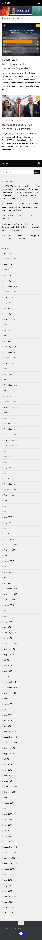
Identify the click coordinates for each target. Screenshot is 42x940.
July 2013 (8, 759)
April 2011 (8, 825)
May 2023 (8, 330)
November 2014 (10, 693)
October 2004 (9, 913)
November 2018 (10, 490)
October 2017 (9, 550)
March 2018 (9, 533)
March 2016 (9, 627)
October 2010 (9, 858)
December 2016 (10, 588)
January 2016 (9, 638)
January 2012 (9, 781)
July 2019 (8, 457)
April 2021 (8, 390)
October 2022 (9, 363)
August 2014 (9, 704)
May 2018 (8, 522)
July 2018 (8, 511)
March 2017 (9, 583)
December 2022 (10, 352)
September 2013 (11, 748)
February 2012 (10, 775)
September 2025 (11, 264)
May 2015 (8, 671)
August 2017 (9, 561)
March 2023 (9, 341)
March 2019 (9, 478)
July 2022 (8, 369)
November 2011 (10, 786)
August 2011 (9, 803)
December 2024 (10, 286)
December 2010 (10, 847)
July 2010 (8, 874)
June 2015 (8, 665)
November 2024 (10, 292)
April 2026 (8, 253)
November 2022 (10, 358)
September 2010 (11, 863)
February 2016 (10, 632)
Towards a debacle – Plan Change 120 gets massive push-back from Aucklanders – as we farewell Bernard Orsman (20, 207)
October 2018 (9, 495)
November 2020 (10, 402)
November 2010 (10, 852)
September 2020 (11, 407)
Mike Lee (5, 2)
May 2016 (8, 621)
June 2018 (8, 517)
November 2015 (10, 643)
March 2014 (9, 726)
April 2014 (8, 720)
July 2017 (8, 566)
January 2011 (9, 841)
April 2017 (8, 577)
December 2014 (10, 687)
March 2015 (9, 676)
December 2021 (10, 385)
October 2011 (9, 792)
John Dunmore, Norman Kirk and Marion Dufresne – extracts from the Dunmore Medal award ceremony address (20, 227)
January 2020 (9, 424)
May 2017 (8, 572)
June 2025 (8, 275)
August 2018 (9, 506)
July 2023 (8, 325)
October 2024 (9, 297)
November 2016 (10, 594)
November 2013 (10, 742)
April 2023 (8, 336)
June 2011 (8, 814)
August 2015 (9, 654)
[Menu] (39, 3)
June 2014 (8, 715)
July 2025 (8, 270)
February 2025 (10, 281)
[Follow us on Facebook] (39, 163)
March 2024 (9, 308)
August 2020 (9, 413)
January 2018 (9, 539)
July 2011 (8, 808)
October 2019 (9, 440)
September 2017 (11, 555)
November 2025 (10, 259)
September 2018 (11, 500)
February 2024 (10, 314)
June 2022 (8, 374)
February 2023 (10, 347)
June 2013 (8, 764)
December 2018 (10, 484)
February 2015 (10, 682)
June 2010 (8, 880)
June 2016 (8, 616)
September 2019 (11, 446)
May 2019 (8, 467)
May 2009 (8, 902)
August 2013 (9, 753)
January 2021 (9, 396)
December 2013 (10, 737)
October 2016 (9, 599)
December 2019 (10, 429)
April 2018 (8, 528)
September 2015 (11, 649)
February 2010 (10, 896)
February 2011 (10, 836)
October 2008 (9, 907)
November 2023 (10, 319)
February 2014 (10, 731)
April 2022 (8, 380)
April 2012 (8, 770)
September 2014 (11, 698)
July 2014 (8, 709)
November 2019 (10, 434)
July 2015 (8, 660)
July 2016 (8, 610)
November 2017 (10, 544)
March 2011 (9, 830)
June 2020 (8, 418)
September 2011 (11, 797)
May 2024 (8, 303)
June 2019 (8, 462)
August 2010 (9, 869)
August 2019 (9, 451)
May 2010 (8, 885)
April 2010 (8, 891)
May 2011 (8, 819)
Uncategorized (8, 60)
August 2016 (9, 605)
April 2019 (8, 473)
